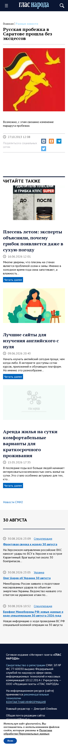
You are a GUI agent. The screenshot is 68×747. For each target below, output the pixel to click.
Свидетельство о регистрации (25, 665)
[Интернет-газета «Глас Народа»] (34, 5)
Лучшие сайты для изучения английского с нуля (31, 341)
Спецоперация (43, 538)
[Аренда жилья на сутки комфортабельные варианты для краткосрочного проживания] (34, 404)
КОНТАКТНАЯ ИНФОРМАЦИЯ (26, 702)
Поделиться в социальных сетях (20, 145)
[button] (43, 141)
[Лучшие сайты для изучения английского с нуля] (34, 307)
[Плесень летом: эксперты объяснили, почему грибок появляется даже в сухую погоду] (34, 204)
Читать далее (13, 280)
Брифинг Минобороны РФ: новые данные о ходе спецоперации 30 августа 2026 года (33, 613)
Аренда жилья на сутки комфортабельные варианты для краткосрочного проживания (30, 444)
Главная (8, 23)
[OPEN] (8, 5)
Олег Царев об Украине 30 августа (27, 578)
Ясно (10, 740)
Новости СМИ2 (13, 502)
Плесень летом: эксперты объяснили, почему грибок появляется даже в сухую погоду (33, 241)
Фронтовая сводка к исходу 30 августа (30, 544)
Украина (39, 572)
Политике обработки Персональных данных (28, 732)
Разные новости (27, 23)
